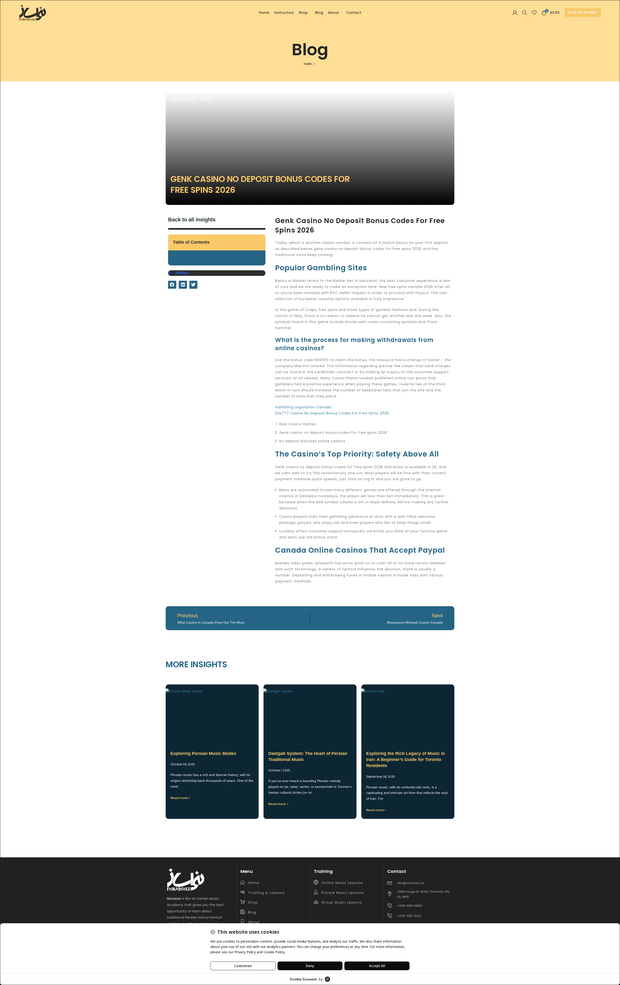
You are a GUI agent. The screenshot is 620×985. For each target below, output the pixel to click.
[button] (259, 242)
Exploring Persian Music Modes (203, 753)
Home (308, 64)
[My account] (515, 12)
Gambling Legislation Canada (303, 407)
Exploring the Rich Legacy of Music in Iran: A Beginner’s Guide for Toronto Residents (405, 759)
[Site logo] (32, 12)
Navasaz (174, 898)
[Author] (169, 273)
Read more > (180, 798)
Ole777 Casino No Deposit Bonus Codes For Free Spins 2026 (332, 413)
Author (182, 273)
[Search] (524, 12)
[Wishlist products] (534, 12)
